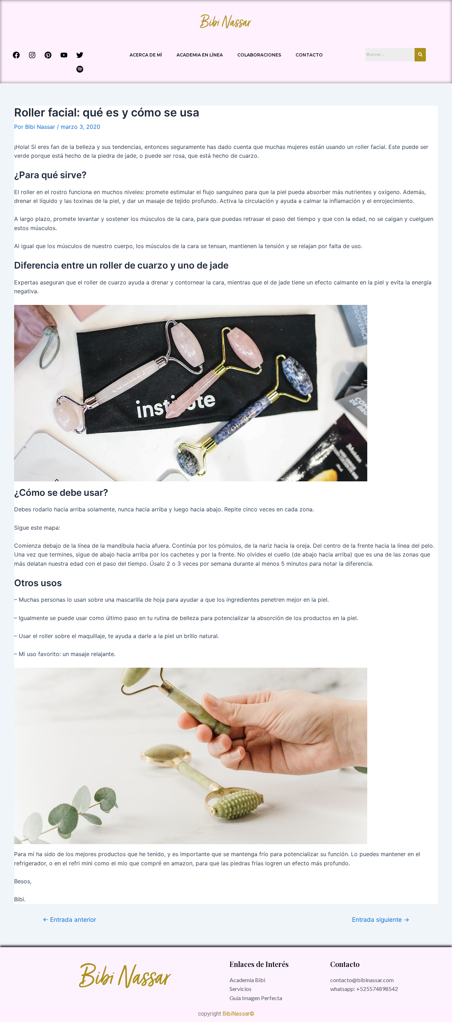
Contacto (309, 55)
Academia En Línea (200, 55)
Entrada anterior (69, 919)
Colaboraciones (259, 55)
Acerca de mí (146, 55)
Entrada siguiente (380, 919)
